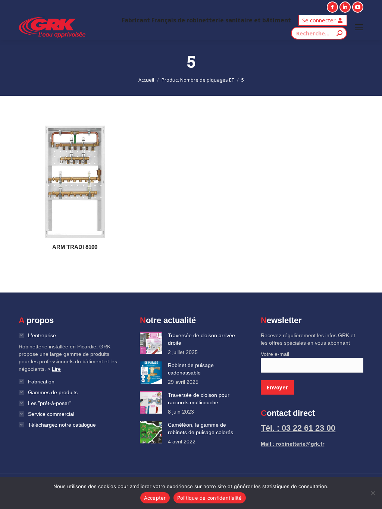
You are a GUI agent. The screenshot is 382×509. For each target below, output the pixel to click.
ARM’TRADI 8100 (74, 247)
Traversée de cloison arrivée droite (201, 339)
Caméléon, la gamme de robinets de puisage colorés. (201, 428)
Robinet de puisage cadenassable (191, 369)
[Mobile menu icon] (358, 27)
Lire (56, 369)
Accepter (155, 498)
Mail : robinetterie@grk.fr (292, 444)
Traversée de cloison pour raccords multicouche (198, 398)
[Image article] (151, 343)
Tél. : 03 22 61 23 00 (298, 428)
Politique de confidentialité (209, 498)
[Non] (372, 493)
